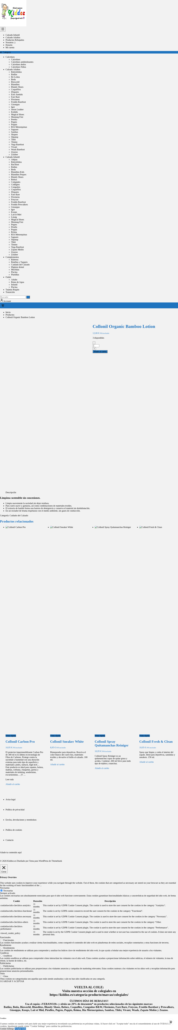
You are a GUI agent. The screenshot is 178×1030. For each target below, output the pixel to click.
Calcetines (10, 57)
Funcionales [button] (5, 937)
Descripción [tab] (11, 492)
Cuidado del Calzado (20, 264)
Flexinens (15, 99)
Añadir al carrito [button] (13, 784)
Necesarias (8, 890)
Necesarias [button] (4, 888)
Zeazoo (14, 152)
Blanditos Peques (18, 174)
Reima (14, 232)
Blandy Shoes (17, 87)
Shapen (14, 134)
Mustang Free (17, 117)
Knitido (14, 112)
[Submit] (28, 297)
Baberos (14, 259)
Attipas (14, 159)
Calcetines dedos (18, 64)
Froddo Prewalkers (19, 204)
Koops (14, 212)
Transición (10, 292)
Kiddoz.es (11, 861)
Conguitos (15, 187)
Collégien (15, 184)
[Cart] (89, 305)
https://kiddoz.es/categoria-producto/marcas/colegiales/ (89, 995)
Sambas (14, 132)
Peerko (14, 119)
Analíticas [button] (4, 953)
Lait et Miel (16, 214)
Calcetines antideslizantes (22, 62)
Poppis (14, 124)
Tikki (13, 139)
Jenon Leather (17, 109)
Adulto (14, 279)
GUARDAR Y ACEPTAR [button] (12, 981)
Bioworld (15, 82)
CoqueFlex (16, 89)
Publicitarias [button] (5, 963)
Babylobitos (16, 72)
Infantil (14, 284)
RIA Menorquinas (19, 127)
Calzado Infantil (13, 157)
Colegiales (15, 182)
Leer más (10, 779)
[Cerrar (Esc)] (175, 3)
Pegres (14, 122)
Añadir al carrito (100, 352)
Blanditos (15, 84)
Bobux (14, 179)
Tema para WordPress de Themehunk (45, 861)
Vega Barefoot (17, 144)
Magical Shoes (17, 114)
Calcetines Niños (18, 67)
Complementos (12, 257)
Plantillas (15, 274)
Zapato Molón (17, 249)
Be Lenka (15, 77)
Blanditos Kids (17, 172)
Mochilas (15, 269)
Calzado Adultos (13, 69)
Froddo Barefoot (18, 102)
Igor (13, 107)
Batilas (14, 74)
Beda (13, 79)
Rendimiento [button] (5, 945)
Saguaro (14, 129)
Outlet (8, 277)
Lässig (14, 217)
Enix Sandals (17, 94)
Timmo (14, 142)
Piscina (14, 272)
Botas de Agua (17, 282)
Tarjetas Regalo (12, 289)
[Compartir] (169, 3)
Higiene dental (17, 267)
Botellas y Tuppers (19, 262)
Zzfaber (14, 154)
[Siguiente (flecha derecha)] (173, 515)
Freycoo (14, 199)
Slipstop (14, 137)
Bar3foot (15, 164)
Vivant (14, 147)
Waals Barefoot (18, 149)
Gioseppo (15, 104)
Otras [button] (2, 973)
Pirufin (14, 227)
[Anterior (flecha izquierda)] (5, 515)
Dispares (15, 92)
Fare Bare (15, 97)
